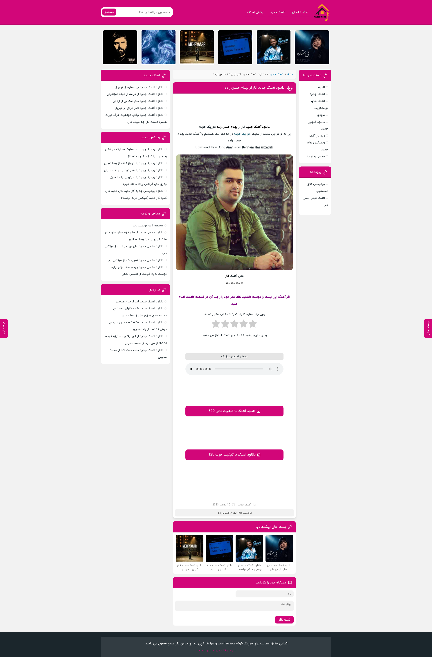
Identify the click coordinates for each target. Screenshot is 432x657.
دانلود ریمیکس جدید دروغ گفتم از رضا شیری (134, 163)
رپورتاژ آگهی (317, 136)
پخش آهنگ (255, 12)
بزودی (321, 115)
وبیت (201, 650)
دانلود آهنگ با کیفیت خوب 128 (232, 454)
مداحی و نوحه (315, 156)
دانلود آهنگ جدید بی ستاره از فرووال (139, 87)
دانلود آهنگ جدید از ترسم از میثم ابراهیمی (135, 94)
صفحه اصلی (300, 12)
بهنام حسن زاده (227, 127)
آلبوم (321, 87)
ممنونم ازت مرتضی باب (148, 225)
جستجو (109, 12)
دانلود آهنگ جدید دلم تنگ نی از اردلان (138, 101)
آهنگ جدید (277, 12)
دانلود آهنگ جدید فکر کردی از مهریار (139, 108)
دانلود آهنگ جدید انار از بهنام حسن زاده (255, 87)
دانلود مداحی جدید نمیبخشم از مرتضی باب (135, 260)
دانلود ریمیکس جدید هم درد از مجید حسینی (134, 170)
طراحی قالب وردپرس (221, 650)
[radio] (253, 325)
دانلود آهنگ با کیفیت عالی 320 (232, 411)
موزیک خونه (242, 134)
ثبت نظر (284, 619)
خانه (290, 74)
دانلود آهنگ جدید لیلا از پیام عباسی (140, 301)
